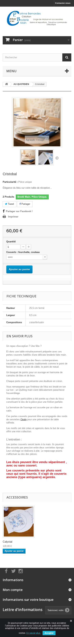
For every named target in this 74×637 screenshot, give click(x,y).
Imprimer (13, 216)
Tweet (10, 204)
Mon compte (13, 590)
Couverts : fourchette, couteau (23, 252)
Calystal (7, 541)
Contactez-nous (62, 3)
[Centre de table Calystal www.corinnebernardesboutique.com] (19, 522)
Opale (23, 419)
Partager (25, 204)
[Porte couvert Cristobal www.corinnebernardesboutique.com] (28, 157)
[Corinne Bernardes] (37, 18)
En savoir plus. (33, 633)
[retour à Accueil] (6, 84)
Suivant (57, 158)
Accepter (49, 633)
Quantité (11, 241)
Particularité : (10, 182)
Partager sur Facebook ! (19, 211)
